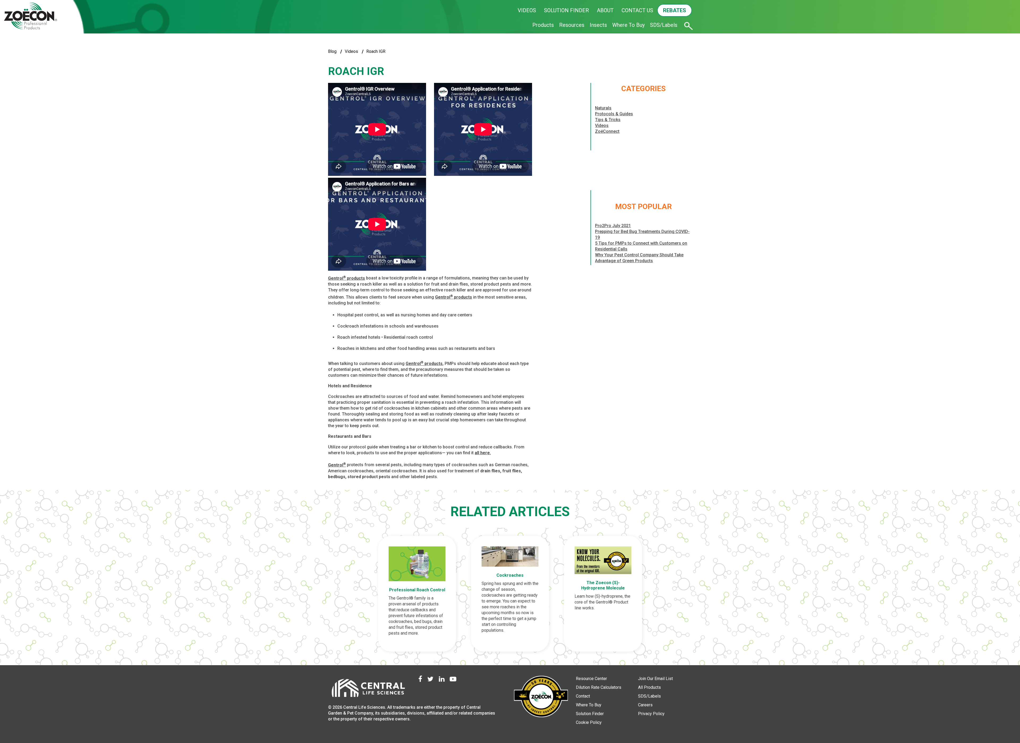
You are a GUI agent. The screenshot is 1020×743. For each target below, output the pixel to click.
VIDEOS (527, 10)
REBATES (674, 10)
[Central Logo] (368, 689)
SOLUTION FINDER (566, 10)
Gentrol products (346, 278)
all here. (483, 452)
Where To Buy (628, 25)
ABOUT (605, 10)
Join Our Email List (655, 678)
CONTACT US (637, 10)
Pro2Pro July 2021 (613, 225)
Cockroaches (510, 575)
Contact (583, 696)
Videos (602, 125)
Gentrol (337, 465)
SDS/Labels (663, 25)
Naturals (603, 108)
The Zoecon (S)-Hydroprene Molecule (603, 585)
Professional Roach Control (417, 589)
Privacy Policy (651, 713)
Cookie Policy (589, 722)
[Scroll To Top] (997, 714)
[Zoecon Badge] (541, 697)
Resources (571, 25)
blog (332, 51)
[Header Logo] (30, 16)
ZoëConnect (607, 131)
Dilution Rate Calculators (598, 687)
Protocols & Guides (614, 113)
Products (543, 25)
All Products (649, 687)
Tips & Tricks (607, 119)
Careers (645, 704)
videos (351, 51)
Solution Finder (590, 713)
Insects (598, 25)
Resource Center (591, 678)
